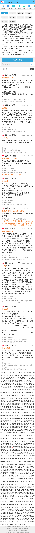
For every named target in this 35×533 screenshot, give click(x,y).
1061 (5, 469)
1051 (12, 467)
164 (5, 383)
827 (25, 444)
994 (33, 460)
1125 (7, 477)
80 (11, 375)
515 (22, 415)
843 (24, 446)
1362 (31, 504)
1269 (20, 493)
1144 (24, 478)
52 (4, 374)
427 (8, 408)
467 (24, 411)
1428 (4, 513)
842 (22, 446)
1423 (25, 512)
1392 (10, 509)
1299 (32, 497)
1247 (28, 490)
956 (22, 457)
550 (26, 418)
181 (6, 385)
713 (26, 434)
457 (3, 411)
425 (4, 408)
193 (31, 385)
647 (24, 427)
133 (8, 380)
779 (27, 440)
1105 (21, 474)
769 (6, 440)
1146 (29, 478)
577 (15, 421)
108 (24, 377)
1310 (28, 498)
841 (20, 446)
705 (9, 434)
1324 (31, 500)
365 (15, 401)
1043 (25, 466)
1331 (16, 501)
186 (17, 385)
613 (22, 424)
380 (13, 403)
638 (5, 427)
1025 (10, 464)
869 (11, 449)
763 (28, 438)
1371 (21, 506)
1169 (23, 481)
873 (19, 449)
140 (23, 380)
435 (25, 408)
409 (5, 406)
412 (11, 406)
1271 (25, 493)
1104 (19, 474)
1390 (4, 509)
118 (11, 378)
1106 (24, 474)
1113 (9, 475)
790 (16, 441)
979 (1, 460)
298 (12, 395)
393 (5, 404)
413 (13, 406)
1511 (23, 523)
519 (30, 415)
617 (30, 424)
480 (17, 412)
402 (24, 404)
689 (10, 432)
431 (17, 408)
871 (15, 449)
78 (8, 375)
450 (22, 409)
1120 (28, 475)
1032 (29, 464)
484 (25, 412)
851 (7, 447)
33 (10, 372)
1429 (7, 513)
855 (15, 447)
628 (19, 426)
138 (19, 380)
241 (29, 389)
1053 (18, 467)
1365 (5, 506)
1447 (21, 515)
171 (19, 383)
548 (22, 418)
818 (6, 444)
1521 (16, 524)
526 (11, 417)
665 (28, 429)
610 (15, 424)
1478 (2, 520)
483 (23, 412)
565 (24, 420)
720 (6, 435)
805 (13, 443)
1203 (12, 486)
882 (3, 450)
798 (33, 441)
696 (24, 432)
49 (34, 372)
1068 (24, 469)
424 (2, 408)
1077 (14, 470)
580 (21, 421)
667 (32, 429)
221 (22, 388)
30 (5, 372)
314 (11, 397)
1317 (12, 500)
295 (5, 395)
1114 (12, 475)
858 (22, 447)
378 (8, 403)
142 (27, 380)
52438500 (26, 528)
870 (13, 449)
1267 (14, 493)
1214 (8, 487)
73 (1, 375)
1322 (26, 500)
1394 (15, 509)
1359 (23, 504)
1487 (27, 520)
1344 (17, 503)
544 (14, 418)
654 (5, 429)
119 (13, 378)
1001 (14, 461)
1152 (12, 480)
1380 (12, 507)
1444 (13, 515)
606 (7, 424)
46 (29, 372)
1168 (20, 481)
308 (33, 395)
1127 (12, 477)
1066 (19, 469)
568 (30, 420)
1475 (28, 518)
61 (17, 374)
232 (11, 389)
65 (23, 374)
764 (30, 438)
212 (3, 388)
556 (5, 420)
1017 (23, 463)
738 (10, 437)
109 (26, 377)
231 (8, 389)
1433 (18, 513)
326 (2, 398)
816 (2, 444)
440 (1, 409)
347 (12, 400)
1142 (19, 478)
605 (5, 424)
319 (22, 397)
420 (28, 406)
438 (31, 408)
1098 (2, 474)
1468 (10, 518)
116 (7, 378)
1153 (14, 480)
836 (10, 446)
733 (34, 435)
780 (29, 440)
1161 (1, 481)
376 (4, 403)
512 (15, 415)
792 (20, 441)
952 (13, 457)
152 (14, 381)
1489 (32, 520)
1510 (20, 523)
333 (17, 398)
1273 (30, 493)
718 (2, 435)
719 (4, 435)
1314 (4, 500)
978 (34, 458)
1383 (20, 507)
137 (17, 380)
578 (17, 421)
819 (8, 444)
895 (31, 450)
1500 (28, 521)
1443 (10, 515)
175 (28, 383)
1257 (21, 492)
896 (33, 450)
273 (28, 392)
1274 (33, 493)
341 (34, 398)
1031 (27, 464)
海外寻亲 (4, 21)
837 (12, 446)
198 (8, 386)
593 (14, 423)
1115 (14, 475)
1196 (28, 484)
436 (27, 408)
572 (4, 421)
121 (17, 378)
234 (15, 389)
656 (9, 429)
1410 (24, 510)
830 (31, 444)
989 (22, 460)
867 (6, 449)
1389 (1, 509)
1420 (17, 512)
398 (16, 404)
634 (31, 426)
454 (31, 409)
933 (8, 455)
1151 (9, 480)
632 (27, 426)
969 (15, 458)
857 (19, 447)
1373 (27, 506)
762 (26, 438)
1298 (29, 497)
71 (32, 374)
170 (17, 383)
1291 (10, 497)
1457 (14, 516)
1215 (10, 487)
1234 (28, 489)
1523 (21, 524)
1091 (18, 472)
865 (2, 449)
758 (17, 438)
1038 (12, 466)
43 (25, 372)
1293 (16, 497)
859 (24, 447)
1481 (10, 520)
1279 (12, 495)
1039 (14, 466)
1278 (10, 495)
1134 (31, 477)
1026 (13, 464)
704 (7, 434)
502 (28, 414)
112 (32, 377)
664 (26, 429)
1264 (6, 493)
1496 (17, 521)
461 (11, 411)
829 (29, 444)
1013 (12, 463)
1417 (9, 512)
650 (31, 427)
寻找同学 (28, 13)
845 (28, 446)
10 (9, 371)
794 (24, 441)
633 (29, 426)
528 (15, 417)
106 (20, 377)
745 (24, 437)
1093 (23, 472)
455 (33, 409)
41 (22, 372)
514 (19, 415)
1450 (29, 515)
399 (18, 404)
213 (5, 388)
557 (7, 420)
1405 (10, 510)
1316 (10, 500)
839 (16, 446)
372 (30, 401)
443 (8, 409)
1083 (30, 470)
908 (24, 452)
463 (15, 411)
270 (22, 392)
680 (25, 431)
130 (2, 380)
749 (33, 437)
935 (12, 455)
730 (27, 435)
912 (32, 452)
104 (16, 377)
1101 (10, 474)
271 (24, 392)
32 (8, 372)
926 (27, 454)
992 (28, 460)
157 (24, 381)
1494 (12, 521)
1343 (14, 503)
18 (21, 371)
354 (26, 400)
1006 (27, 461)
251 (16, 391)
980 (3, 460)
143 (29, 380)
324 (32, 397)
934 (10, 455)
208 (28, 386)
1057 (28, 467)
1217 (16, 487)
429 (13, 408)
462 (13, 411)
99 (5, 377)
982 (8, 460)
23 (29, 371)
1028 (19, 464)
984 (12, 460)
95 (34, 375)
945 (33, 455)
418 (24, 406)
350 (18, 400)
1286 (31, 495)
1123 (1, 477)
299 (14, 395)
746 (26, 437)
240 (27, 389)
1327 (5, 501)
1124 (4, 477)
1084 (33, 470)
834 (5, 446)
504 (33, 414)
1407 (16, 510)
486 (29, 412)
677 (19, 431)
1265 (9, 493)
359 (3, 401)
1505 (7, 523)
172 (22, 383)
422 (32, 406)
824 (19, 444)
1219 (21, 487)
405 (31, 404)
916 (6, 454)
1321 (23, 500)
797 (31, 441)
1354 (10, 504)
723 (13, 435)
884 (8, 450)
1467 (7, 518)
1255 (16, 492)
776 (21, 440)
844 (26, 446)
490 (3, 414)
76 (5, 375)
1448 (24, 515)
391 (1, 404)
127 (30, 378)
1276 (4, 495)
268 (17, 392)
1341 (9, 503)
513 (17, 415)
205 (22, 386)
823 (17, 444)
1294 (19, 497)
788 (12, 441)
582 (25, 421)
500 (24, 414)
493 (10, 414)
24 (30, 371)
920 (15, 454)
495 (14, 414)
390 (34, 403)
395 (10, 404)
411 (9, 406)
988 (20, 460)
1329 (10, 501)
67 (26, 374)
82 (14, 375)
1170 (26, 481)
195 (1, 386)
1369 (16, 506)
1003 (19, 461)
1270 (22, 493)
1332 (19, 501)
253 (20, 391)
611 (17, 424)
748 (31, 437)
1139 (10, 478)
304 (24, 395)
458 (5, 411)
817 (4, 444)
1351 (1, 504)
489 (1, 414)
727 (21, 435)
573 (6, 421)
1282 (20, 495)
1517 (5, 524)
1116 (17, 475)
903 (13, 452)
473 (2, 412)
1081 (25, 470)
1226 (6, 489)
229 (4, 389)
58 (13, 374)
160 (31, 381)
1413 (32, 510)
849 (3, 447)
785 (5, 441)
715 (30, 434)
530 (19, 417)
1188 (6, 484)
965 (6, 458)
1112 (6, 475)
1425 (30, 512)
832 (1, 446)
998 (7, 461)
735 (3, 437)
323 (30, 397)
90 (26, 375)
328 (6, 398)
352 (22, 400)
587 (1, 423)
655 (7, 429)
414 (15, 406)
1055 (23, 467)
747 (28, 437)
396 (12, 404)
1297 (27, 497)
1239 (7, 490)
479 (15, 412)
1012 (10, 463)
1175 (5, 483)
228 (2, 389)
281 (11, 394)
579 (19, 421)
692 (16, 432)
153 (16, 381)
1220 (24, 487)
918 (11, 454)
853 (11, 447)
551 (28, 418)
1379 (9, 507)
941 (24, 455)
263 (7, 392)
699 (31, 432)
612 (19, 424)
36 (14, 372)
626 (15, 426)
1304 (12, 498)
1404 (8, 510)
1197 (30, 484)
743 (20, 437)
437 (29, 408)
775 (19, 440)
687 (5, 432)
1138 (8, 478)
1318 (15, 500)
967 (11, 458)
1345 (20, 503)
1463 (30, 516)
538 (1, 418)
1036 (6, 466)
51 (2, 374)
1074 (6, 470)
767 (2, 440)
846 (31, 446)
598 (24, 423)
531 (21, 417)
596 (20, 423)
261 (3, 392)
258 (31, 391)
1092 (20, 472)
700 (33, 432)
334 (19, 398)
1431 (12, 513)
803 (9, 443)
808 (19, 443)
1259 (27, 492)
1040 (17, 466)
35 (13, 372)
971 (19, 458)
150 (10, 381)
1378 (6, 507)
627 (17, 426)
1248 (31, 490)
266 (13, 392)
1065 (16, 469)
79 (10, 375)
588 (3, 423)
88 (23, 375)
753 (7, 438)
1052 (15, 467)
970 (17, 458)
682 (29, 431)
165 (7, 383)
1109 (32, 474)
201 (14, 386)
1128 (15, 477)
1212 (2, 487)
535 (29, 417)
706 (11, 434)
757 (15, 438)
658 (13, 429)
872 (17, 449)
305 (26, 395)
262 (5, 392)
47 (31, 372)
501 (26, 414)
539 (3, 418)
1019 (28, 463)
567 (28, 420)
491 (5, 414)
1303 (9, 498)
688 (8, 432)
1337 (32, 501)
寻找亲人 (12, 13)
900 (7, 452)
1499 (25, 521)
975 (27, 458)
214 (7, 388)
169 (15, 383)
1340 (6, 503)
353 (24, 400)
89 (25, 375)
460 (9, 411)
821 (13, 444)
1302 (6, 498)
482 (21, 412)
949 (7, 457)
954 (17, 457)
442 (5, 409)
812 (28, 443)
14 (15, 371)
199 (10, 386)
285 (19, 394)
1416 (6, 512)
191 (27, 385)
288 (25, 394)
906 (19, 452)
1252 (8, 492)
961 (32, 457)
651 (33, 427)
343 (3, 400)
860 (26, 447)
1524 (24, 524)
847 (33, 446)
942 (26, 455)
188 (21, 385)
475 (6, 412)
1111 (4, 475)
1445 (16, 515)
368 (22, 401)
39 (19, 372)
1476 (31, 518)
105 (18, 377)
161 (33, 381)
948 (5, 457)
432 (19, 408)
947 (3, 457)
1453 (4, 516)
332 (15, 398)
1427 (1, 513)
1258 (24, 492)
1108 (29, 474)
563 (19, 420)
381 (15, 403)
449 (20, 409)
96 (1, 377)
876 (25, 449)
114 (3, 378)
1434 (20, 513)
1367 (10, 506)
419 (26, 406)
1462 (28, 516)
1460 (22, 516)
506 (3, 415)
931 (3, 455)
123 (22, 378)
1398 (26, 509)
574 (8, 421)
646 (22, 427)
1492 (6, 521)
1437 (28, 513)
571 (2, 421)
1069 (27, 469)
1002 (17, 461)
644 (18, 427)
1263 (4, 493)
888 (16, 450)
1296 (24, 497)
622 (6, 426)
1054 (20, 467)
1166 (15, 481)
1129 (18, 477)
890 (20, 450)
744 (22, 437)
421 (30, 406)
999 (9, 461)
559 (11, 420)
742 (18, 437)
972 (21, 458)
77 (7, 375)
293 (1, 395)
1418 (12, 512)
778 (25, 440)
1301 (4, 498)
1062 (8, 469)
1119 (25, 475)
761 (24, 438)
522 (2, 417)
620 (2, 426)
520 (32, 415)
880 (34, 449)
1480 (8, 520)
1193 (20, 484)
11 (11, 371)
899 (5, 452)
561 (15, 420)
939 (20, 455)
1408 (19, 510)
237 (21, 389)
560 (13, 420)
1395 (18, 509)
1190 (12, 484)
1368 (13, 506)
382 (17, 403)
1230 (17, 489)
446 (14, 409)
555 (3, 420)
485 (27, 412)
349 (16, 400)
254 (22, 391)
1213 (5, 487)
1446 (19, 515)
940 (22, 455)
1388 (33, 507)
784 (3, 441)
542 (10, 418)
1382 (17, 507)
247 (8, 391)
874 (21, 449)
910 (28, 452)
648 (26, 427)
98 (4, 377)
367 (19, 401)
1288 (2, 497)
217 (13, 388)
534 (27, 417)
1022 (2, 464)
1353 (7, 504)
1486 (24, 520)
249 (12, 391)
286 (21, 394)
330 (11, 398)
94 (32, 375)
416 (19, 406)
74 (2, 375)
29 (4, 372)
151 (12, 381)
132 (6, 380)
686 (3, 432)
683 (31, 431)
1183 (27, 483)
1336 (29, 501)
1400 (31, 509)
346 (10, 400)
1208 (26, 486)
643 (16, 427)
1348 (28, 503)
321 (26, 397)
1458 (17, 516)
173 (24, 383)
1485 (21, 520)
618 (32, 424)
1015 (18, 463)
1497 (20, 521)
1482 (13, 520)
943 (28, 455)
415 (17, 406)
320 (24, 397)
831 (34, 444)
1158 (28, 480)
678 (21, 431)
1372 (24, 506)
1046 (33, 466)
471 (32, 411)
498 (20, 414)
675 (15, 431)
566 (26, 420)
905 (17, 452)
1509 (18, 523)
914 (2, 454)
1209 (28, 486)
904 (15, 452)
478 (13, 412)
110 (28, 377)
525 (8, 417)
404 (28, 404)
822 (15, 444)
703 (5, 434)
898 (3, 452)
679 (23, 431)
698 (28, 432)
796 (28, 441)
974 (25, 458)
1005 (25, 461)
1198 (33, 484)
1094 (26, 472)
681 (27, 431)
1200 (4, 486)
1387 (30, 507)
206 (24, 386)
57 (11, 374)
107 (22, 377)
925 (25, 454)
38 (17, 372)
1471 (18, 518)
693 (18, 432)
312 (7, 397)
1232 (22, 489)
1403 (5, 510)
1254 (13, 492)
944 (31, 455)
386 (25, 403)
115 (5, 378)
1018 (26, 463)
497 (18, 414)
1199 (1, 486)
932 (5, 455)
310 (3, 397)
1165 (12, 481)
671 (6, 431)
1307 (20, 498)
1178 (13, 483)
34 (11, 372)
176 (30, 383)
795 (26, 441)
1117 (20, 475)
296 (8, 395)
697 (26, 432)
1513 (28, 523)
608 (11, 424)
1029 (21, 464)
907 (22, 452)
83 (16, 375)
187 (19, 385)
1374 (29, 506)
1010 (4, 463)
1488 (29, 520)
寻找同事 (12, 17)
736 (5, 437)
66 (25, 374)
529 (17, 417)
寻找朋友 (20, 13)
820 (11, 444)
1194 (22, 484)
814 (32, 443)
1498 (22, 521)
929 (34, 454)
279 (6, 394)
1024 (8, 464)
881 (1, 450)
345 (8, 400)
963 (2, 458)
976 (29, 458)
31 (7, 372)
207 (26, 386)
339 (29, 398)
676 (17, 431)
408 (3, 406)
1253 (10, 492)
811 (26, 443)
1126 (10, 477)
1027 (16, 464)
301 (18, 395)
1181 (21, 483)
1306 (17, 498)
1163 (7, 481)
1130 (20, 477)
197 (5, 386)
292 (34, 394)
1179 (16, 483)
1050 (10, 467)
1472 (20, 518)
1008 (33, 461)
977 (31, 458)
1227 (9, 489)
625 (13, 426)
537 (34, 417)
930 (1, 455)
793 (22, 441)
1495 (14, 521)
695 (22, 432)
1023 (5, 464)
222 (24, 388)
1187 (4, 484)
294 (3, 395)
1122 (33, 475)
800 (3, 443)
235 (17, 389)
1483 (16, 520)
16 (18, 371)
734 (1, 437)
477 (11, 412)
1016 (20, 463)
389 (31, 403)
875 (23, 449)
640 (10, 427)
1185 (32, 483)
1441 (5, 515)
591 (10, 423)
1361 (28, 504)
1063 (10, 469)
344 (5, 400)
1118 (22, 475)
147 (3, 381)
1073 (4, 470)
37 (16, 372)
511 (13, 415)
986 (16, 460)
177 (32, 383)
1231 (20, 489)
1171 (28, 481)
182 (8, 385)
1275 (1, 495)
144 (31, 380)
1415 (4, 512)
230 (6, 389)
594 (16, 423)
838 (14, 446)
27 (1, 372)
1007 (30, 461)
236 (19, 389)
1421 (20, 512)
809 (22, 443)
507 (5, 415)
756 (13, 438)
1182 (24, 483)
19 (23, 371)
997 (5, 461)
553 (33, 418)
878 (29, 449)
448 (18, 409)
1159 (30, 480)
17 (20, 371)
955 (19, 457)
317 (17, 397)
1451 (32, 515)
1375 (32, 506)
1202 (10, 486)
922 (19, 454)
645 (20, 427)
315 (13, 397)
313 (9, 397)
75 (4, 375)
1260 (29, 492)
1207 (23, 486)
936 (14, 455)
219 (17, 388)
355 (28, 400)
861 (28, 447)
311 (5, 397)
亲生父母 (20, 17)
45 (28, 372)
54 (7, 374)
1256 (19, 492)
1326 (2, 501)
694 (20, 432)
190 (25, 385)
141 (25, 380)
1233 (25, 489)
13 (14, 371)
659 (15, 429)
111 (30, 377)
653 (3, 429)
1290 (8, 497)
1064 (13, 469)
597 (22, 423)
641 (12, 427)
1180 (19, 483)
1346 (22, 503)
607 (9, 424)
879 (31, 449)
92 (29, 375)
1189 (9, 484)
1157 (25, 480)
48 (32, 372)
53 (5, 374)
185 (15, 385)
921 (17, 454)
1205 (18, 486)
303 (22, 395)
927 (29, 454)
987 (18, 460)
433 (21, 408)
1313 (1, 500)
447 (16, 409)
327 (4, 398)
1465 (1, 518)
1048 (4, 467)
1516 (2, 524)
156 (22, 381)
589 (5, 423)
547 (20, 418)
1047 (1, 467)
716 (32, 434)
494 (12, 414)
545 (16, 418)
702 (3, 434)
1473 (23, 518)
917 (8, 454)
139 (21, 380)
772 (13, 440)
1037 (9, 466)
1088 (10, 472)
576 (13, 421)
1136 (2, 478)
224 (28, 388)
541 (8, 418)
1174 (2, 483)
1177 (10, 483)
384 (21, 403)
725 (17, 435)
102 (11, 377)
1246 (26, 490)
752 (5, 438)
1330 (13, 501)
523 (4, 417)
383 (19, 403)
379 (11, 403)
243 (34, 389)
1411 (27, 510)
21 (26, 371)
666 (30, 429)
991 (26, 460)
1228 (12, 489)
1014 (15, 463)
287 (23, 394)
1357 (18, 504)
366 (17, 401)
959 (28, 457)
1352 (4, 504)
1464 (33, 516)
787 (10, 441)
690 (12, 432)
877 (27, 449)
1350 (33, 503)
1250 (2, 492)
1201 (7, 486)
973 (23, 458)
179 (2, 385)
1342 (12, 503)
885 (10, 450)
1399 (28, 509)
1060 (2, 469)
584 (29, 421)
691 (14, 432)
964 (4, 458)
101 (9, 377)
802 (7, 443)
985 (14, 460)
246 (5, 391)
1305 (14, 498)
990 (24, 460)
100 (7, 377)
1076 (12, 470)
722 (11, 435)
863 (32, 447)
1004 (22, 461)
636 (1, 427)
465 (19, 411)
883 (5, 450)
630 (23, 426)
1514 (31, 523)
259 (33, 391)
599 (26, 423)
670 (4, 431)
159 (28, 381)
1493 (9, 521)
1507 (12, 523)
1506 (10, 523)
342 (1, 400)
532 (23, 417)
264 (9, 392)
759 (19, 438)
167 (11, 383)
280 (8, 394)
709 (17, 434)
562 (17, 420)
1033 (32, 464)
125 (26, 378)
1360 (26, 504)
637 (3, 427)
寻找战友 (4, 17)
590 (8, 423)
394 (8, 404)
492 (8, 414)
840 (18, 446)
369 (24, 401)
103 (14, 377)
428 (11, 408)
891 (22, 450)
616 (28, 424)
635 (34, 426)
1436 (26, 513)
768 (4, 440)
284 (17, 394)
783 (1, 441)
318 (19, 397)
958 (26, 457)
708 (15, 434)
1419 (14, 512)
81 (13, 375)
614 (24, 424)
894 (28, 450)
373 (32, 401)
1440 (2, 515)
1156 (22, 480)
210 (33, 386)
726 (19, 435)
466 (22, 411)
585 (31, 421)
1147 (32, 478)
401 (22, 404)
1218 (19, 487)
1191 (14, 484)
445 (12, 409)
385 (23, 403)
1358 (20, 504)
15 (17, 371)
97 (2, 377)
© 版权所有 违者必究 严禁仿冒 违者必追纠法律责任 (17, 532)
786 (8, 441)
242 (31, 389)
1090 (15, 472)
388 (29, 403)
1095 (28, 472)
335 (21, 398)
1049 (7, 467)
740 (14, 437)
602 (33, 423)
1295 (21, 497)
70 (31, 374)
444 (10, 409)
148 (5, 381)
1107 (27, 474)
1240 (10, 490)
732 (31, 435)
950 (9, 457)
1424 (28, 512)
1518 (8, 524)
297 (10, 395)
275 (32, 392)
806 (15, 443)
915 (4, 454)
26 (33, 371)
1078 (17, 470)
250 (14, 391)
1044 (28, 466)
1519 (10, 524)
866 (4, 449)
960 (30, 457)
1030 (24, 464)
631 (25, 426)
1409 (21, 510)
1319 (18, 500)
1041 (20, 466)
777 (23, 440)
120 (15, 378)
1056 (26, 467)
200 (12, 386)
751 (3, 438)
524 (6, 417)
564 (22, 420)
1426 (33, 512)
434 (23, 408)
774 (17, 440)
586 (34, 421)
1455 (9, 516)
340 (31, 398)
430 (15, 408)
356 (31, 400)
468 (26, 411)
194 (34, 385)
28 (2, 372)
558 (9, 420)
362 (9, 401)
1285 (28, 495)
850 (5, 447)
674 (13, 431)
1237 (1, 490)
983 (10, 460)
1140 (13, 478)
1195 (25, 484)
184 (13, 385)
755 (11, 438)
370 (26, 401)
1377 (4, 507)
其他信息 (12, 21)
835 (8, 446)
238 (23, 389)
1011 (7, 463)
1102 (13, 474)
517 (26, 415)
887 (14, 450)
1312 (33, 498)
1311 (30, 498)
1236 (33, 489)
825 (21, 444)
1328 (8, 501)
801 (5, 443)
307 (31, 395)
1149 (4, 480)
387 (27, 403)
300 (16, 395)
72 (34, 374)
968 (13, 458)
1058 (31, 467)
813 (30, 443)
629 (21, 426)
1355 (12, 504)
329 (8, 398)
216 (11, 388)
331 (13, 398)
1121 (30, 475)
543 (12, 418)
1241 (12, 490)
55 (8, 374)
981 (5, 460)
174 (26, 383)
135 (13, 380)
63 (20, 374)
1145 (27, 478)
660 (17, 429)
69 (29, 374)
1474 (26, 518)
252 (18, 391)
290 (29, 394)
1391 (7, 509)
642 (14, 427)
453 (28, 409)
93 (31, 375)
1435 (23, 513)
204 (20, 386)
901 (9, 452)
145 (34, 380)
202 (16, 386)
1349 (30, 503)
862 (30, 447)
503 (31, 414)
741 (16, 437)
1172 (31, 481)
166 (9, 383)
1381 (14, 507)
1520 (13, 524)
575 (11, 421)
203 (18, 386)
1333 (21, 501)
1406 (13, 510)
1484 (19, 520)
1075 (9, 470)
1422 (22, 512)
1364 (2, 506)
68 (28, 374)
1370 (19, 506)
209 (31, 386)
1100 (8, 474)
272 (26, 392)
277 (2, 394)
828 (27, 444)
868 (8, 449)
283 (15, 394)
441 (3, 409)
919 (13, 454)
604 (3, 424)
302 (20, 395)
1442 (8, 515)
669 (2, 431)
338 (27, 398)
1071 (32, 469)
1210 (31, 486)
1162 (4, 481)
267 (15, 392)
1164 (10, 481)
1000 (11, 461)
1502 (33, 521)
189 (23, 385)
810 (24, 443)
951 (11, 457)
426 (6, 408)
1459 (20, 516)
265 (11, 392)
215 (9, 388)
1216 (13, 487)
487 (31, 412)
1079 (20, 470)
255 (24, 391)
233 (13, 389)
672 (8, 431)
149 (8, 381)
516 (24, 415)
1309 (25, 498)
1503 (1, 523)
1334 (24, 501)
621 (4, 426)
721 (8, 435)
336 (23, 398)
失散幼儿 (28, 17)
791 (18, 441)
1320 (20, 500)
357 (33, 400)
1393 (12, 509)
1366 (8, 506)
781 (31, 440)
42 (23, 372)
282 (13, 394)
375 (2, 403)
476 (8, 412)
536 (31, 417)
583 (27, 421)
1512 (26, 523)
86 (20, 375)
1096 (31, 472)
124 (24, 378)
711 (22, 434)
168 (13, 383)
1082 (28, 470)
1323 (28, 500)
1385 (25, 507)
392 (3, 404)
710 (19, 434)
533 (25, 417)
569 (32, 420)
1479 (5, 520)
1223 (32, 487)
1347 (25, 503)
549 (24, 418)
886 (12, 450)
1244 (20, 490)
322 (28, 397)
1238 (4, 490)
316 (15, 397)
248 (10, 391)
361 (7, 401)
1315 (7, 500)
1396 (20, 509)
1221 (27, 487)
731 (29, 435)
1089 (12, 472)
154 (18, 381)
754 (9, 438)
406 (33, 404)
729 (25, 435)
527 (13, 417)
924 (23, 454)
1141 (16, 478)
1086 (4, 472)
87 (22, 375)
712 (24, 434)
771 (11, 440)
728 (23, 435)
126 (28, 378)
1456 (12, 516)
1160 (33, 480)
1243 (18, 490)
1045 (30, 466)
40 (20, 372)
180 (4, 385)
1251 (5, 492)
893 (26, 450)
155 (20, 381)
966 (8, 458)
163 (3, 383)
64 (22, 374)
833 (3, 446)
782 (34, 440)
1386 (28, 507)
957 (24, 457)
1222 (29, 487)
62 (19, 374)
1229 (14, 489)
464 (17, 411)
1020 (31, 463)
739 (12, 437)
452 (26, 409)
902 (11, 452)
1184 (29, 483)
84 (17, 375)
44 (26, 372)
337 (25, 398)
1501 (30, 521)
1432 (15, 513)
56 (10, 374)
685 (1, 432)
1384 (22, 507)
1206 (20, 486)
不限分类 (4, 13)
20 (24, 371)
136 (15, 380)
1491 (4, 521)
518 (28, 415)
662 (22, 429)
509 (9, 415)
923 (21, 454)
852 (9, 447)
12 (12, 371)
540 (5, 418)
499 (22, 414)
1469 (12, 518)
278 (4, 394)
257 (28, 391)
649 (28, 427)
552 (31, 418)
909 (26, 452)
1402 (2, 510)
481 (19, 412)
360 (5, 401)
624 (11, 426)
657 (11, 429)
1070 (29, 469)
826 (23, 444)
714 (28, 434)
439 (34, 408)
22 (27, 371)
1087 (7, 472)
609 (13, 424)
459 (7, 411)
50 (1, 374)
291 (31, 394)
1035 (4, 466)
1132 (26, 477)
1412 (29, 510)
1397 (23, 509)
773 (15, 440)
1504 (4, 523)
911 (30, 452)
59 (14, 374)
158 (26, 381)
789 (14, 441)
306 (28, 395)
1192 (17, 484)
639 (8, 427)
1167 (18, 481)
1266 (12, 493)
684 (34, 431)
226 (32, 388)
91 (28, 375)
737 (8, 437)
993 (31, 460)
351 (20, 400)
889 (18, 450)
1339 (4, 503)
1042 (22, 466)
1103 (16, 474)
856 (17, 447)
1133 (28, 477)
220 (19, 388)
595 (18, 423)
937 (16, 455)
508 (7, 415)
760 (22, 438)
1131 (23, 477)
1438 (31, 513)
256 (26, 391)
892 (24, 450)
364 (13, 401)
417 (22, 406)
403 (26, 404)
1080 (22, 470)
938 (18, 455)
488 (34, 412)
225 (30, 388)
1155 (20, 480)
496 (16, 414)
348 (14, 400)
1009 (1, 463)
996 (3, 461)
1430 (10, 513)
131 (4, 380)
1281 (18, 495)
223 (26, 388)
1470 (15, 518)
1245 (23, 490)
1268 (17, 493)
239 (25, 389)
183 (11, 385)
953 (15, 457)
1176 (8, 483)
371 (28, 401)
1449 (27, 515)
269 (19, 392)
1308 (22, 498)
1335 (27, 501)
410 (7, 406)
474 (4, 412)
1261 (32, 492)
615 (26, 424)
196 (3, 386)
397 (14, 404)
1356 (15, 504)
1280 (15, 495)
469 (28, 411)
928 (31, 454)
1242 (15, 490)
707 (13, 434)
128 (32, 378)
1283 (23, 495)
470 (30, 411)
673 (11, 431)
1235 (30, 489)
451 (24, 409)
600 (28, 423)
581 (23, 421)
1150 (6, 480)
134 (11, 380)
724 (15, 435)
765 (32, 438)
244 (1, 391)
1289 (5, 497)
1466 (4, 518)
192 (29, 385)
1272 (28, 493)
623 (8, 426)
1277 (7, 495)
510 (11, 415)
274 (30, 392)
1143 (21, 478)
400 (20, 404)
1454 (6, 516)
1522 (19, 524)
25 (32, 371)
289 (27, 394)
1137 (5, 478)
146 (1, 381)
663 (24, 429)
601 (31, 423)
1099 (5, 474)
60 (16, 374)
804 (11, 443)
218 (15, 388)
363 (11, 401)
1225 (4, 489)
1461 (25, 516)
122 (19, 378)
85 (19, 375)
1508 (15, 523)
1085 (1, 472)
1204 (15, 486)
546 (18, 418)
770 (8, 440)
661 (19, 429)
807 (17, 443)
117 (9, 378)
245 (3, 391)
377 (6, 403)
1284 (26, 495)
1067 (21, 469)
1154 (17, 480)
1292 (13, 497)
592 (12, 423)
